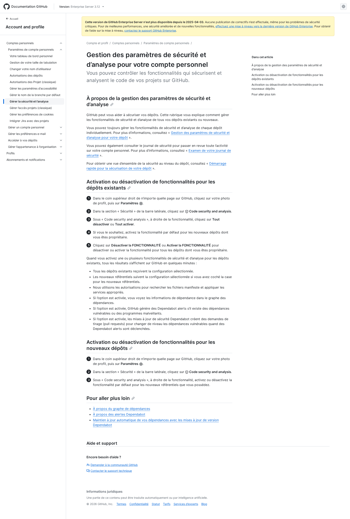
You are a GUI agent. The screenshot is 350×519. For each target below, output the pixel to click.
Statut (156, 504)
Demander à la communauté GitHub (114, 465)
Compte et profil (97, 43)
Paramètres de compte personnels (166, 43)
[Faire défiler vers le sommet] (341, 510)
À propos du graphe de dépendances (121, 409)
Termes (121, 504)
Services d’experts (186, 504)
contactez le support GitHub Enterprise (150, 30)
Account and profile (25, 27)
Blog (204, 504)
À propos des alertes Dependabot (119, 414)
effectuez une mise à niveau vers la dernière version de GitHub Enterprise (264, 26)
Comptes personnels (125, 43)
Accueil (14, 18)
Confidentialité (138, 504)
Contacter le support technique (111, 470)
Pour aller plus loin (108, 398)
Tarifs (166, 504)
